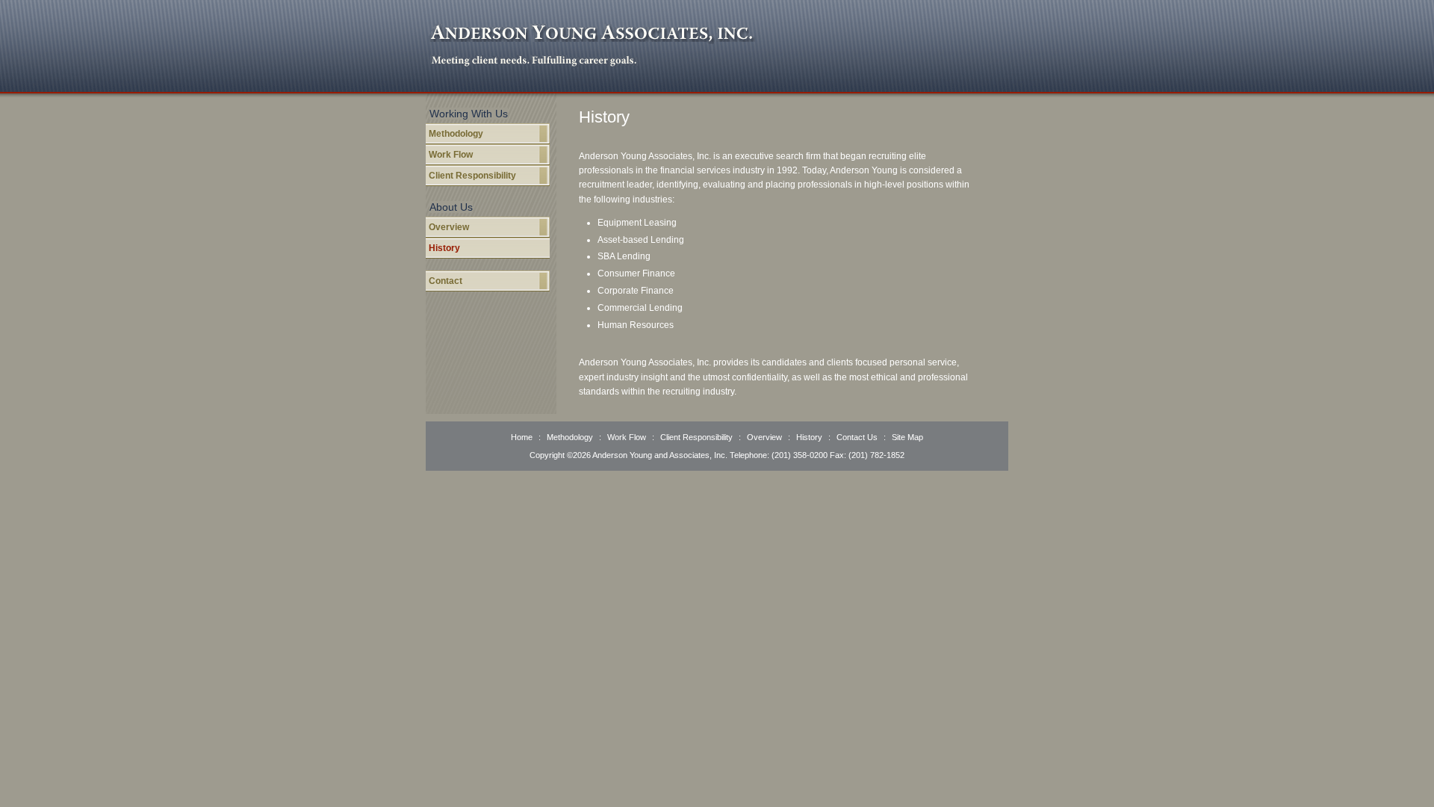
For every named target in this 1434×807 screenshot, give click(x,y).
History (444, 248)
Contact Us (857, 437)
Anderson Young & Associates (592, 34)
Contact (445, 281)
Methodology (456, 134)
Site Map (907, 437)
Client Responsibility (472, 175)
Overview (449, 227)
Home (523, 437)
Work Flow (451, 154)
